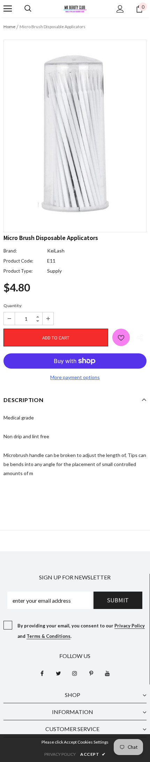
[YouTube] (107, 673)
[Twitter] (58, 673)
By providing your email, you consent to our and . (81, 631)
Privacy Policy (129, 625)
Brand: (10, 251)
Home (9, 26)
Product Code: (18, 261)
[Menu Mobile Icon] (7, 9)
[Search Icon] (27, 8)
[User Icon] (120, 9)
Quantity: (13, 305)
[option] (75, 130)
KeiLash (56, 251)
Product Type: (17, 271)
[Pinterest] (91, 673)
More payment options (75, 377)
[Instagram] (74, 673)
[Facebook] (42, 673)
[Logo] (75, 8)
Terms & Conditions (48, 636)
